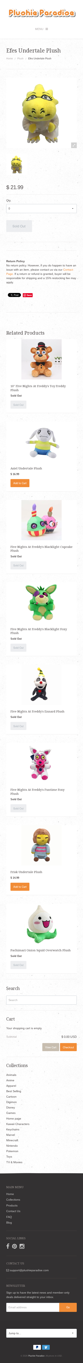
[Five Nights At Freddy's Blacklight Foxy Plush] (41, 602)
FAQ (9, 1217)
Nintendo (12, 1145)
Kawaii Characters (17, 1124)
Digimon (11, 1102)
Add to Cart (20, 483)
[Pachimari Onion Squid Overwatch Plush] (41, 923)
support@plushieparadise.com (29, 1270)
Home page (13, 1118)
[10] (41, 359)
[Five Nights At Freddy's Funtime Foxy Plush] (41, 762)
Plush (20, 58)
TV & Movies (14, 1162)
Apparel (11, 1085)
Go (68, 1307)
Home (9, 58)
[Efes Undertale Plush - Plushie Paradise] (16, 164)
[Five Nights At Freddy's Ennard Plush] (41, 684)
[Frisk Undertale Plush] (41, 845)
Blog (9, 1222)
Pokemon (12, 1151)
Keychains (12, 1129)
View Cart (50, 1047)
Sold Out (19, 226)
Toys (9, 1156)
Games (11, 1113)
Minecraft (12, 1140)
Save (29, 295)
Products (12, 1205)
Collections (13, 1199)
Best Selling (13, 1091)
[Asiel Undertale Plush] (41, 441)
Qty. (8, 200)
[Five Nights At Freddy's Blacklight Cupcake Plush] (41, 520)
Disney (10, 1107)
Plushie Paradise (36, 1356)
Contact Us (13, 1211)
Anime (10, 1080)
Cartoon (11, 1096)
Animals (11, 1074)
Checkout (68, 1047)
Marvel (10, 1134)
